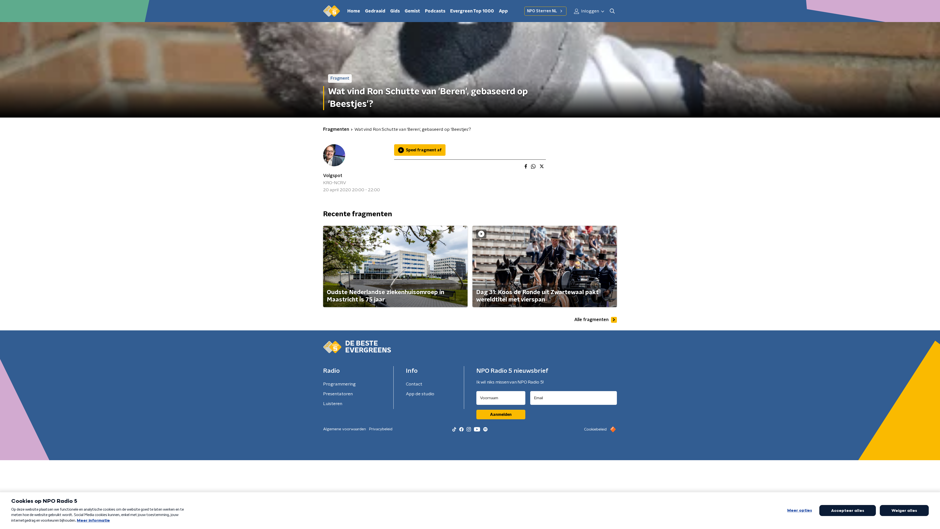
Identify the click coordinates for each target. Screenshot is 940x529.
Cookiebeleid (595, 429)
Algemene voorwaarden (344, 429)
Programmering (339, 384)
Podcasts (435, 11)
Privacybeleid (380, 429)
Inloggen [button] (589, 11)
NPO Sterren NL (542, 11)
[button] (612, 11)
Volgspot (332, 176)
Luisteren (332, 404)
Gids (395, 11)
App (503, 11)
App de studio (420, 394)
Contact (414, 384)
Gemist (412, 11)
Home (353, 11)
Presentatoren (338, 394)
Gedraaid (375, 11)
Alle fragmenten (591, 320)
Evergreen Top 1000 (472, 11)
